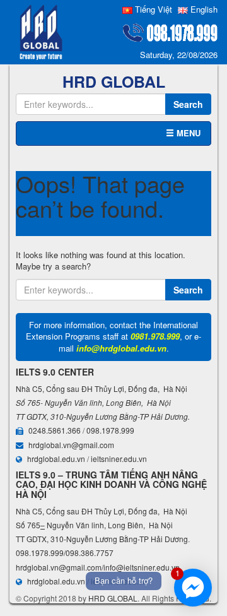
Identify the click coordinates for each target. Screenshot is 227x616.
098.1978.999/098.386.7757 (65, 552)
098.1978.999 (110, 430)
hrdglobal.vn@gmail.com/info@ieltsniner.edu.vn (98, 567)
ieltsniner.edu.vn (119, 458)
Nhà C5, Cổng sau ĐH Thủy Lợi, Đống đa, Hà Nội (101, 388)
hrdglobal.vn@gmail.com (71, 444)
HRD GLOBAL (112, 598)
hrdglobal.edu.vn (56, 458)
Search (188, 104)
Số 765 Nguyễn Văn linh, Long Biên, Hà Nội (94, 524)
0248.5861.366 (54, 430)
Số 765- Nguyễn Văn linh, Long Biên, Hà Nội (93, 402)
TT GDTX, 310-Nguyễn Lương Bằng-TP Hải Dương (102, 416)
